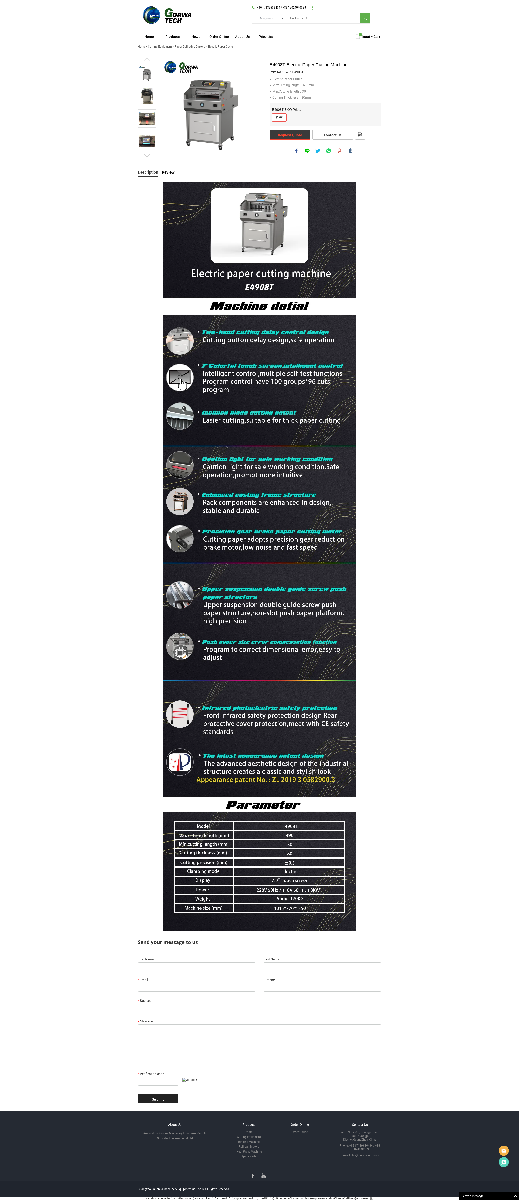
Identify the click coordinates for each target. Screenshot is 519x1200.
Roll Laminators (249, 1146)
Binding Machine (249, 1141)
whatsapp (329, 151)
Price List (266, 36)
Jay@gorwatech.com (365, 1155)
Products (172, 36)
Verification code (151, 1074)
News (196, 36)
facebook (296, 151)
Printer (249, 1132)
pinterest (339, 151)
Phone (269, 980)
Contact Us (332, 135)
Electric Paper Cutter (221, 46)
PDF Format (360, 135)
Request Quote (290, 135)
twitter (318, 151)
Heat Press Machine (249, 1151)
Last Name (271, 959)
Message (145, 1021)
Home (149, 36)
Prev (147, 59)
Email (143, 980)
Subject (144, 1001)
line (307, 151)
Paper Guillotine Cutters (190, 46)
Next (147, 155)
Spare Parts (248, 1156)
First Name (146, 959)
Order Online (219, 36)
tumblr (350, 151)
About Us (242, 36)
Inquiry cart (371, 36)
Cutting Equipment (160, 46)
